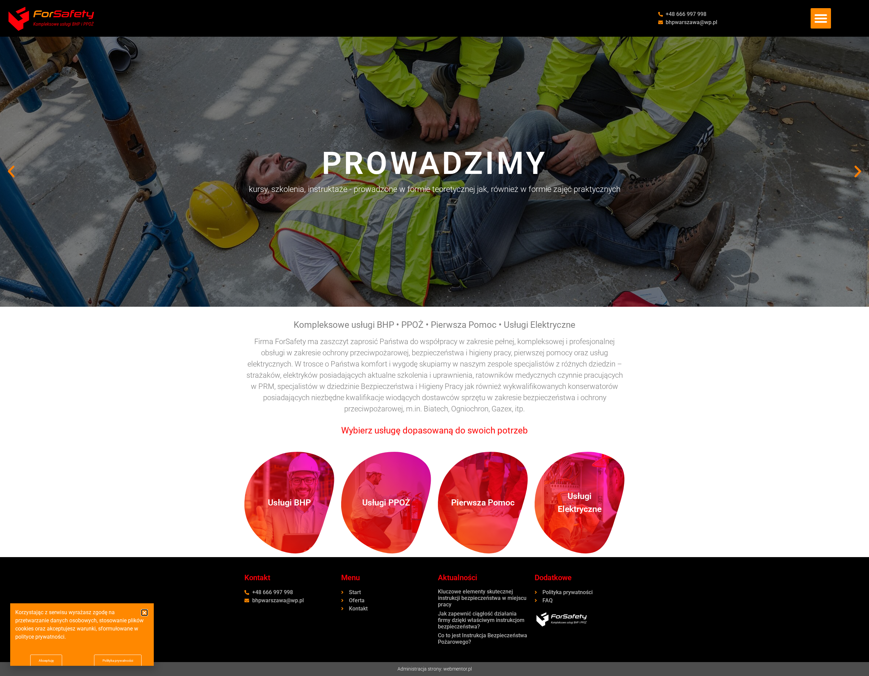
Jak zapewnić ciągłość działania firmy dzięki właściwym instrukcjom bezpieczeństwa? (481, 620)
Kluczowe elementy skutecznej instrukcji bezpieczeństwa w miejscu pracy (482, 598)
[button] (821, 18)
